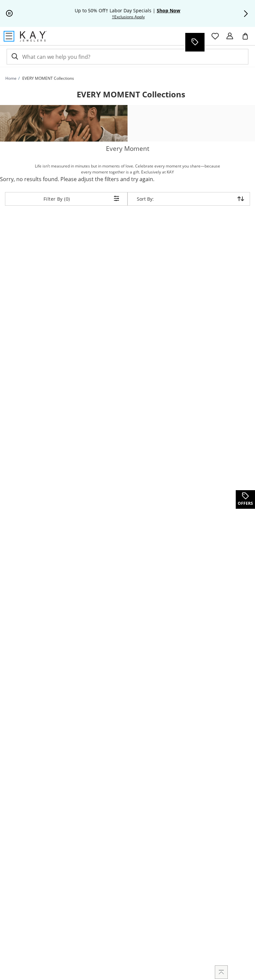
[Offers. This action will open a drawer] (195, 42)
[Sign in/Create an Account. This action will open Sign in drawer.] (230, 36)
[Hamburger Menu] (9, 36)
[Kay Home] (33, 36)
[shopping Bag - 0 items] (247, 39)
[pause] (9, 14)
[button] (246, 14)
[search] (14, 56)
